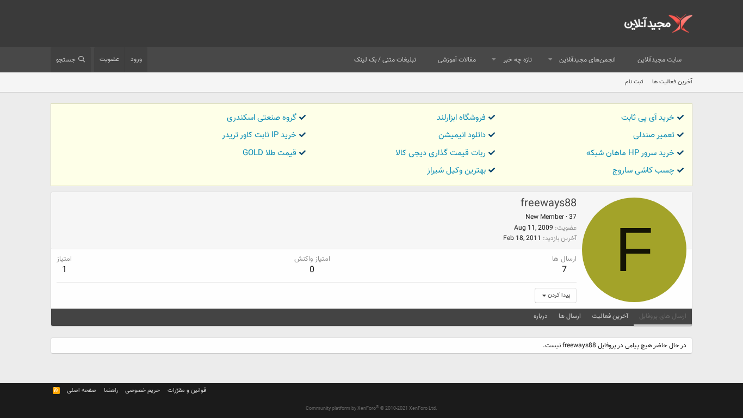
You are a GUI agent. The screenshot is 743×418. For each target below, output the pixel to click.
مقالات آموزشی (457, 60)
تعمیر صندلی (653, 135)
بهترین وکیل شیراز (456, 170)
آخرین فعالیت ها (672, 82)
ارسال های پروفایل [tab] (662, 316)
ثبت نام (634, 82)
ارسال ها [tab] (570, 316)
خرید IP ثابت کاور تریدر (259, 135)
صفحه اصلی (81, 390)
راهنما (111, 390)
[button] (550, 60)
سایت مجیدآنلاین (659, 60)
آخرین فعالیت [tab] (610, 316)
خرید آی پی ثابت (647, 118)
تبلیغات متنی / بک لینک (385, 60)
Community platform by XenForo (371, 409)
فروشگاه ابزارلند (461, 118)
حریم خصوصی (142, 390)
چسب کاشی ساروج (643, 170)
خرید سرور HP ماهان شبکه (630, 153)
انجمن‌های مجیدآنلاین (587, 60)
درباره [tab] (541, 316)
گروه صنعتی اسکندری (261, 118)
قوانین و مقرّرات (187, 390)
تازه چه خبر (517, 60)
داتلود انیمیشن (462, 135)
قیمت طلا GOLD (269, 153)
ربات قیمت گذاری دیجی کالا (440, 153)
